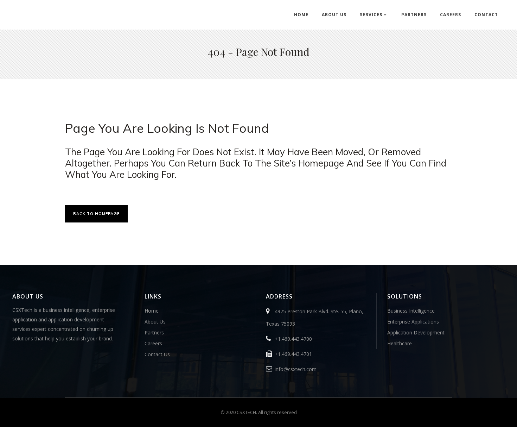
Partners (154, 332)
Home (152, 310)
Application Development (416, 332)
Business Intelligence (411, 310)
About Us (155, 321)
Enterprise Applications (413, 321)
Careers (153, 343)
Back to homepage (96, 213)
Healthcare (399, 343)
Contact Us (157, 354)
